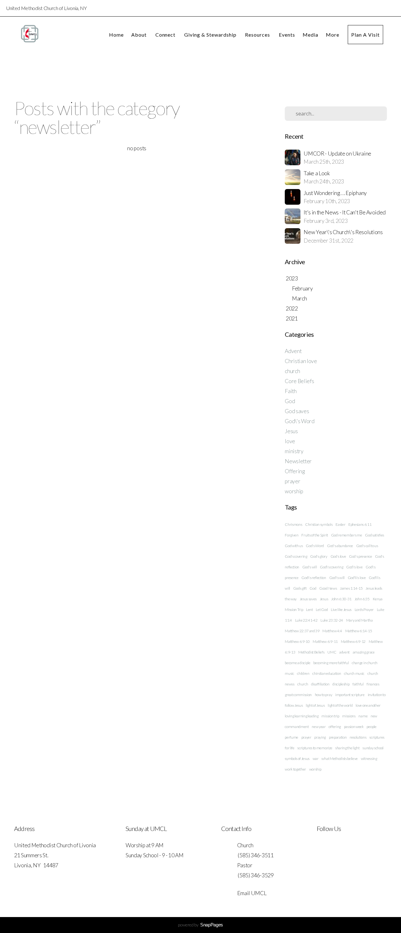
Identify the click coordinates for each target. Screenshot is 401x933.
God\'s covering (331, 567)
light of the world (340, 705)
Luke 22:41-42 (306, 620)
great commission (298, 694)
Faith (290, 391)
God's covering (296, 556)
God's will (309, 567)
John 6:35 (362, 599)
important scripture (350, 694)
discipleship (340, 684)
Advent (293, 351)
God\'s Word (299, 421)
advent (344, 652)
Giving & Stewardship (210, 35)
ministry (294, 451)
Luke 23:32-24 (331, 620)
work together (295, 769)
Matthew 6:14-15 (358, 630)
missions (348, 716)
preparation (337, 737)
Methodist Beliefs (311, 652)
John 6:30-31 (341, 599)
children (303, 673)
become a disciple (297, 662)
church (292, 371)
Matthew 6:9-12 (353, 641)
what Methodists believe (339, 758)
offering (335, 726)
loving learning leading (302, 716)
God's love (338, 556)
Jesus (291, 431)
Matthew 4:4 (332, 630)
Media (310, 35)
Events (287, 35)
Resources (258, 35)
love (290, 441)
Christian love (301, 361)
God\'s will (337, 577)
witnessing (369, 758)
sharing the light (347, 748)
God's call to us (367, 545)
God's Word (315, 545)
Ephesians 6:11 (360, 524)
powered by (200, 924)
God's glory (318, 556)
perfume (291, 737)
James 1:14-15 (351, 588)
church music (354, 673)
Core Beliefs (299, 381)
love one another (368, 705)
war (316, 758)
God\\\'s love (357, 577)
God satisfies (374, 535)
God (290, 401)
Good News (328, 588)
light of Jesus (315, 705)
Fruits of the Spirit (314, 535)
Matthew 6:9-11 (325, 641)
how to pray (323, 694)
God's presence (360, 556)
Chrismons (293, 524)
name (362, 716)
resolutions (358, 737)
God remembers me (346, 535)
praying (320, 737)
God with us (294, 545)
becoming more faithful (331, 662)
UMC (331, 652)
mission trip (330, 716)
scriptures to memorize (314, 748)
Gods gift (300, 588)
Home (116, 35)
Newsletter (298, 461)
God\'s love (354, 567)
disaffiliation (320, 684)
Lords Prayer (364, 609)
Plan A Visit (365, 35)
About (139, 35)
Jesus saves (308, 599)
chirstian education (326, 673)
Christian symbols (319, 524)
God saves (297, 411)
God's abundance (340, 545)
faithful (357, 684)
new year (318, 726)
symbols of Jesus (297, 758)
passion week (354, 726)
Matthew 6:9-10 (297, 641)
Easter (340, 524)
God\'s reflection (313, 577)
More (333, 35)
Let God (322, 609)
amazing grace (364, 652)
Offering (295, 471)
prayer (292, 481)
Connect (166, 35)
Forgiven (291, 535)
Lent (309, 609)
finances (373, 684)
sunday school (372, 748)
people (371, 726)
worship (294, 491)
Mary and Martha (359, 620)
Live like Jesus (341, 609)
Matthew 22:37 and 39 (302, 630)
